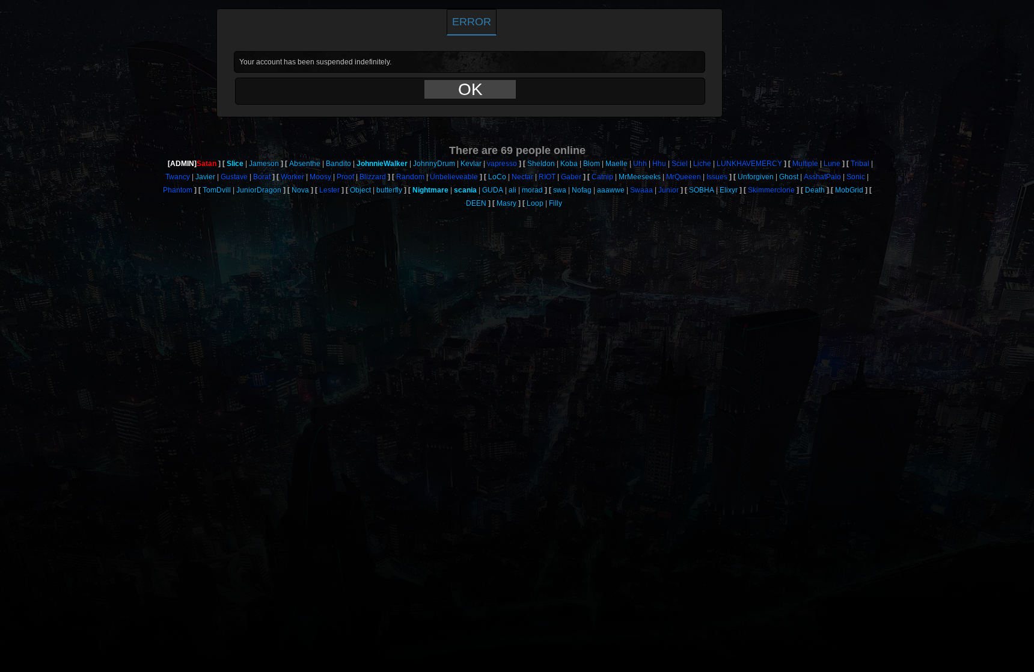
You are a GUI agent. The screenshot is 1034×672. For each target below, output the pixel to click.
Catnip (602, 177)
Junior (668, 190)
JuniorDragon (258, 190)
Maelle (616, 163)
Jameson (264, 163)
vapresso (502, 163)
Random (410, 177)
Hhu (659, 163)
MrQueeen (683, 177)
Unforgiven (756, 177)
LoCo (497, 177)
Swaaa (641, 190)
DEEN (476, 203)
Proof (345, 177)
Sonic (855, 177)
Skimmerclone (771, 190)
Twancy (177, 177)
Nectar (522, 177)
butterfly (389, 190)
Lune (832, 163)
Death (815, 190)
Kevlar (471, 163)
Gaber (571, 177)
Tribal (860, 163)
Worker (292, 177)
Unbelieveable (454, 177)
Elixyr (729, 190)
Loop (535, 203)
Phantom (177, 190)
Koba (569, 163)
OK (470, 89)
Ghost (788, 177)
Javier (205, 177)
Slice (235, 163)
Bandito (338, 163)
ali (512, 190)
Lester (329, 190)
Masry (506, 203)
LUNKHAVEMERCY (749, 163)
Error (471, 22)
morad (532, 190)
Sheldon (541, 163)
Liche (702, 163)
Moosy (320, 177)
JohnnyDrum (434, 163)
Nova (300, 190)
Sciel (679, 163)
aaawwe (611, 190)
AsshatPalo (822, 177)
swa (559, 190)
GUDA (492, 190)
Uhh (640, 163)
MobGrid (849, 190)
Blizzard (372, 177)
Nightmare (430, 190)
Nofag (582, 190)
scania (465, 190)
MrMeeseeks (640, 177)
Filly (555, 203)
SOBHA (701, 190)
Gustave (234, 177)
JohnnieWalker (382, 163)
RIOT (547, 177)
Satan (206, 163)
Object (360, 190)
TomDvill (217, 190)
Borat (262, 177)
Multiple (805, 163)
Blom (591, 163)
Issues (716, 177)
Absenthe (304, 163)
